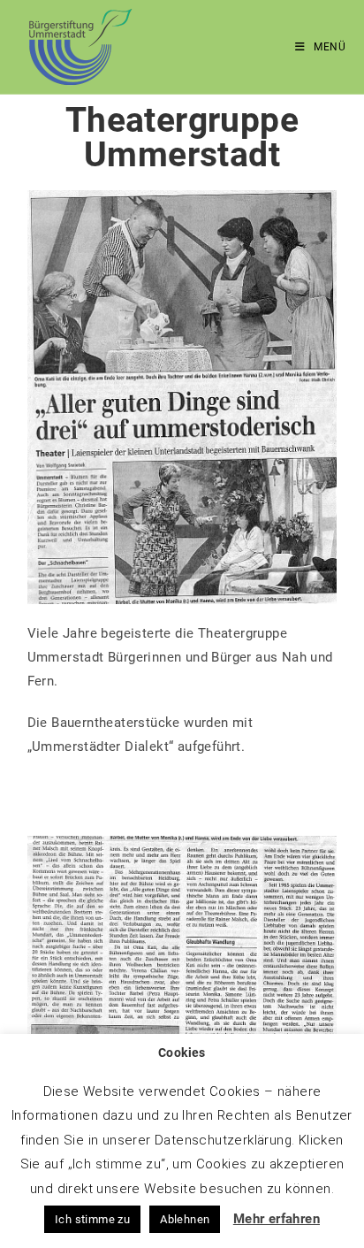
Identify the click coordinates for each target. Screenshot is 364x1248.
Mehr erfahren (276, 1219)
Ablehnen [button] (184, 1219)
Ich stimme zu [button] (92, 1219)
